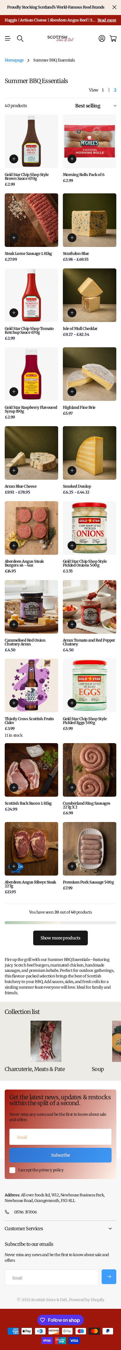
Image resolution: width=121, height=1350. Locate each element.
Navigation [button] (8, 38)
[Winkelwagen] (113, 38)
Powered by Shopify (86, 1299)
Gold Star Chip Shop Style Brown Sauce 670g (26, 176)
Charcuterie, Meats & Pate (35, 1069)
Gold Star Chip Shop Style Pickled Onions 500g (85, 563)
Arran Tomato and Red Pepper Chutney (89, 642)
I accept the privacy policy (40, 1170)
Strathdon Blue (76, 253)
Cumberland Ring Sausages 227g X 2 (86, 805)
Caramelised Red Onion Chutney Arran (25, 642)
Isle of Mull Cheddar (80, 328)
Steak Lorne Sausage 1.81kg (28, 253)
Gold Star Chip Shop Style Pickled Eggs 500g (85, 720)
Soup (98, 1069)
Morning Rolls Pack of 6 (83, 174)
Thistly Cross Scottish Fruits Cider (29, 720)
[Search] (20, 38)
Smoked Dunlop (77, 486)
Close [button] (114, 7)
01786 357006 (25, 1212)
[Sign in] (102, 38)
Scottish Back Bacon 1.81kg (28, 803)
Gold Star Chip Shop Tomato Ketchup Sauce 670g (29, 330)
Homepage (14, 60)
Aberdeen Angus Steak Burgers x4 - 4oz (24, 563)
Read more (107, 20)
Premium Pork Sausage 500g (88, 882)
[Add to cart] (13, 159)
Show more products (60, 938)
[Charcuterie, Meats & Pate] (46, 1041)
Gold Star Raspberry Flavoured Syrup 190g (31, 409)
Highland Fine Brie (79, 407)
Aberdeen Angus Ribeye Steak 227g (30, 884)
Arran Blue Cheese (20, 486)
